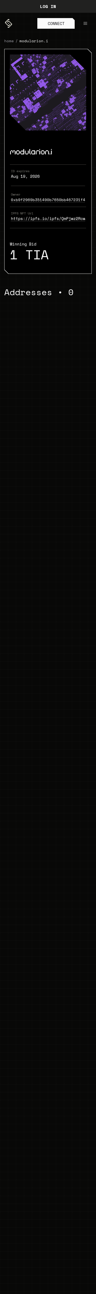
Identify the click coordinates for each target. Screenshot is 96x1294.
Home (9, 41)
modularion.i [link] (33, 41)
